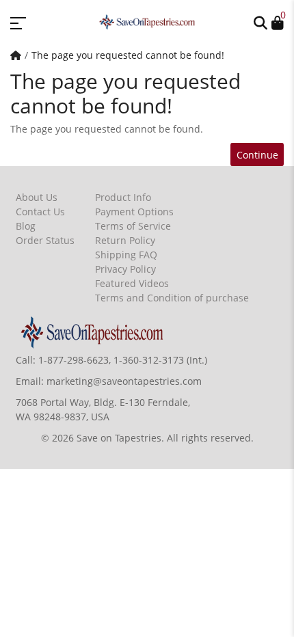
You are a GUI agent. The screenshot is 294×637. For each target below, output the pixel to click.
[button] (260, 22)
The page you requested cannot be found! (127, 55)
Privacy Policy (125, 268)
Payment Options (134, 211)
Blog (26, 225)
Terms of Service (133, 225)
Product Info (123, 197)
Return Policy (125, 240)
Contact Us (40, 211)
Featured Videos (132, 283)
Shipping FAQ (126, 254)
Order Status (45, 240)
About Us (36, 197)
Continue (257, 154)
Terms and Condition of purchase (172, 297)
